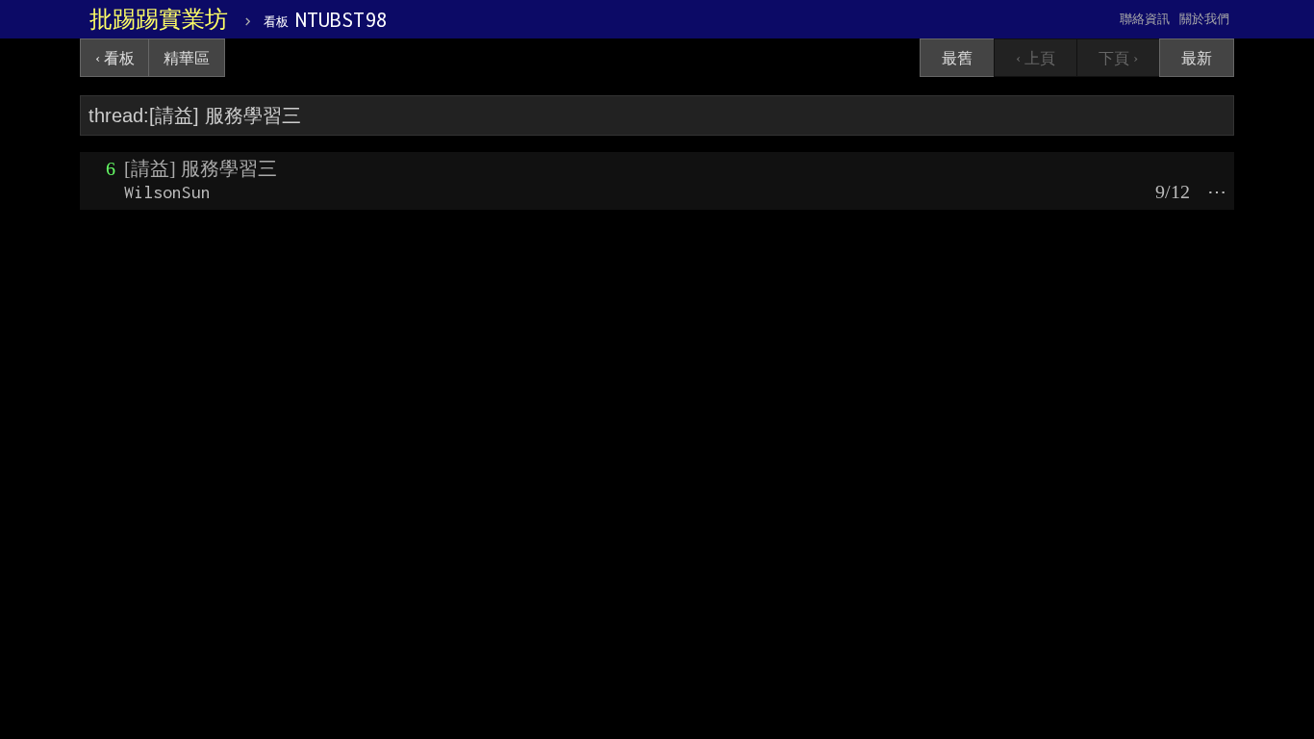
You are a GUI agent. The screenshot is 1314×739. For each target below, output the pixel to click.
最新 (1196, 58)
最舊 (957, 58)
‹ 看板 (115, 58)
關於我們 (1204, 19)
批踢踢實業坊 (158, 19)
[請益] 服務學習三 (200, 168)
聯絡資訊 (1145, 19)
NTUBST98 (326, 19)
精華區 (187, 58)
